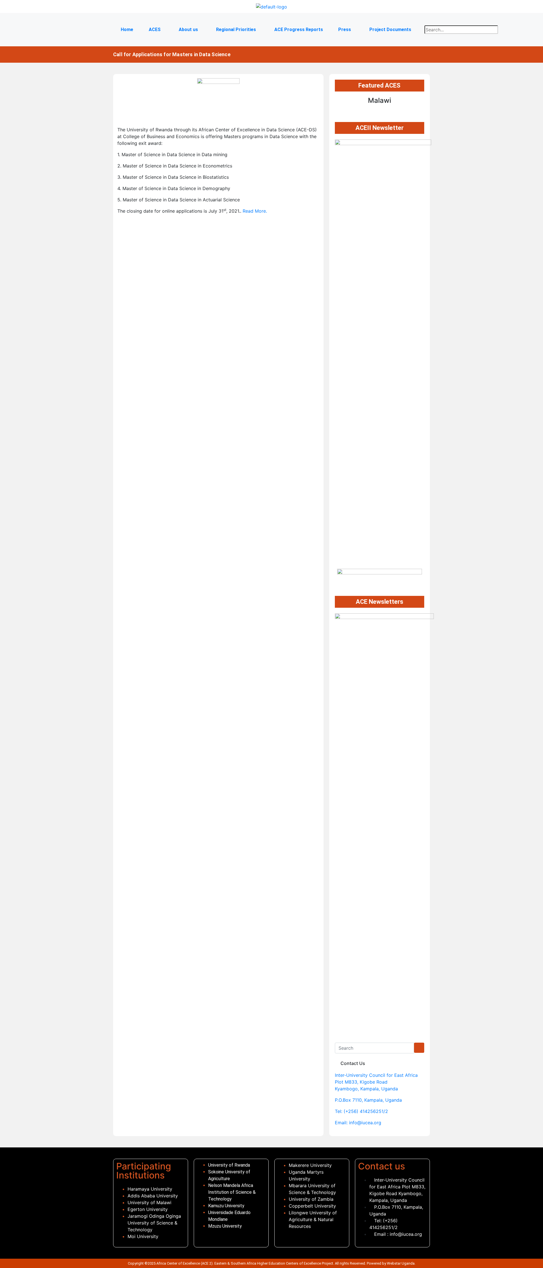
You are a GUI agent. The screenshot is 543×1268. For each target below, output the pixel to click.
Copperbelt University (312, 1206)
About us (188, 29)
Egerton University (148, 1209)
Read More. (255, 211)
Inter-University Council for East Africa (376, 1075)
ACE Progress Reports (298, 29)
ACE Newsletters (379, 601)
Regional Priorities (236, 29)
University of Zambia (311, 1199)
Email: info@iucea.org (358, 1122)
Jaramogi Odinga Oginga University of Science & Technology (154, 1222)
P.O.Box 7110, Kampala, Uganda (368, 1100)
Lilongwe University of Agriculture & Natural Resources (313, 1219)
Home (127, 29)
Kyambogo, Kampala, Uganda (366, 1088)
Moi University (143, 1236)
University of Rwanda (229, 1165)
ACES (155, 29)
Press (344, 29)
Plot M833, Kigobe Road (361, 1082)
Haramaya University (150, 1189)
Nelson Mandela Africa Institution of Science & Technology (232, 1192)
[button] (156, 29)
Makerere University (311, 1165)
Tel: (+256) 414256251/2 (361, 1111)
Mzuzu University (225, 1226)
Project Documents (390, 29)
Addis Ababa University (153, 1196)
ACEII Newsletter (379, 127)
